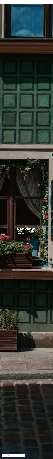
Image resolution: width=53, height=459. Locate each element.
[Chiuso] (23, 455)
